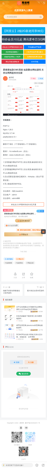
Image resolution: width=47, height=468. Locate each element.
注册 (32, 362)
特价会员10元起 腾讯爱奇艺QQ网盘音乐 (23, 40)
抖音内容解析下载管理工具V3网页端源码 (29, 317)
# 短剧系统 (19, 263)
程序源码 (10, 259)
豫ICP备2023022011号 (32, 423)
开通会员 (24, 234)
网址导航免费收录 (12, 61)
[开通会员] (43, 231)
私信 (41, 78)
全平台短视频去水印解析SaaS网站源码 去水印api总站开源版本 (29, 308)
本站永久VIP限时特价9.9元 (12, 47)
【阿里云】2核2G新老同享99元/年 (23, 31)
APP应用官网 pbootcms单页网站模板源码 (29, 326)
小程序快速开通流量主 (34, 52)
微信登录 (25, 373)
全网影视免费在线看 (34, 56)
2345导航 (34, 61)
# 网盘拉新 (30, 263)
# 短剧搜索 (8, 263)
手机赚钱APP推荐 (34, 47)
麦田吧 (11, 77)
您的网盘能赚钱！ (12, 52)
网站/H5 (21, 259)
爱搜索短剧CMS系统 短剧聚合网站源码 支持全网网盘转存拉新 (23, 71)
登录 (17, 362)
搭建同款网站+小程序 (12, 56)
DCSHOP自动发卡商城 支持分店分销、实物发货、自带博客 (29, 335)
